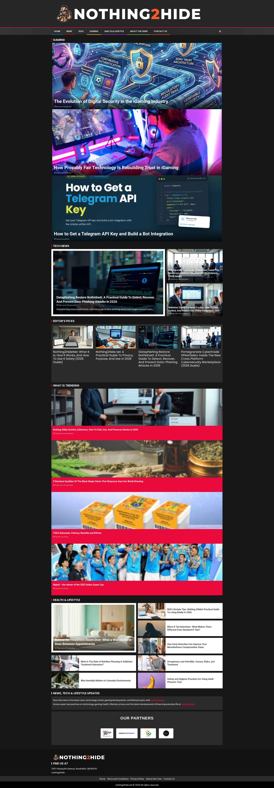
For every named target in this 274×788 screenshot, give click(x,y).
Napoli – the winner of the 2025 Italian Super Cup (78, 584)
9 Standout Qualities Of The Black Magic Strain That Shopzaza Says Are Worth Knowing (98, 481)
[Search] (220, 31)
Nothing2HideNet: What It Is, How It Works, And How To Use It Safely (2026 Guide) (71, 357)
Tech (80, 31)
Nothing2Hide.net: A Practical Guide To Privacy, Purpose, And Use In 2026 (114, 355)
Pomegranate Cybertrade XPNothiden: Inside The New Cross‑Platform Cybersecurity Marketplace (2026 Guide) (193, 273)
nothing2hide (188, 704)
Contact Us (160, 31)
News (69, 31)
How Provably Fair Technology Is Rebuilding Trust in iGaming (116, 167)
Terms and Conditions (118, 778)
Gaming (94, 31)
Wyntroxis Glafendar (64, 106)
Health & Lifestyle (114, 31)
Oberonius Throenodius (68, 305)
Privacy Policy (137, 778)
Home (57, 31)
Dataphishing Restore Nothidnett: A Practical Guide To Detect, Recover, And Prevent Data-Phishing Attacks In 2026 (158, 358)
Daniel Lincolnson (62, 239)
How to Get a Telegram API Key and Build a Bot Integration (113, 233)
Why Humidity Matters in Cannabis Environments (106, 680)
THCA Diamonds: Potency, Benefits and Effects (77, 533)
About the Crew (139, 31)
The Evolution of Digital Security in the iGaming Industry (111, 101)
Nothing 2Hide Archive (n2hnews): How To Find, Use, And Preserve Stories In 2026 (95, 429)
